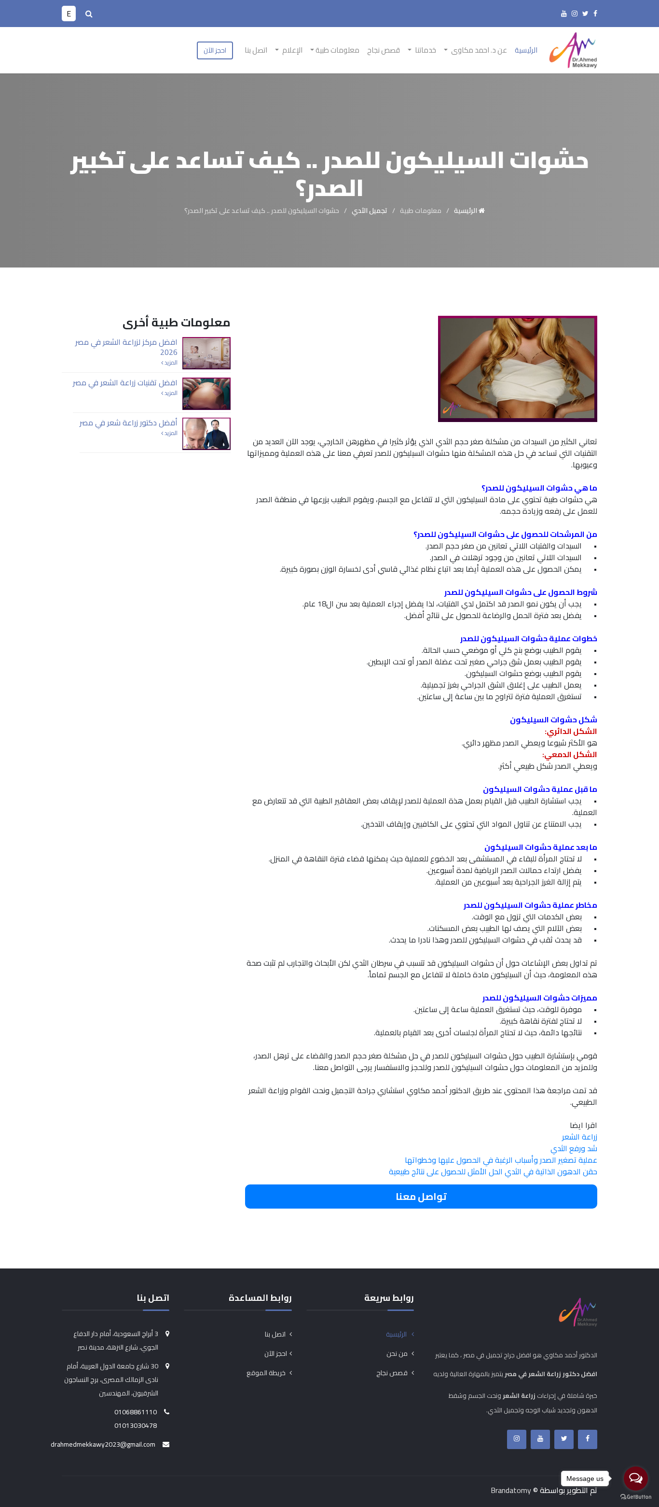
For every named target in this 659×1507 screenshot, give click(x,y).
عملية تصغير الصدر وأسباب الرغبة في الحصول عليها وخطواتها (501, 1160)
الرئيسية (526, 50)
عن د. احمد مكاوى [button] (478, 50)
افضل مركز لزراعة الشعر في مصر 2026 (126, 347)
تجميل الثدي (369, 210)
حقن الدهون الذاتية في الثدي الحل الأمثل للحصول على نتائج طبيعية (493, 1171)
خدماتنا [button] (424, 50)
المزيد (170, 362)
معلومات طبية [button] (337, 50)
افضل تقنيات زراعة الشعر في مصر (125, 382)
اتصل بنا (256, 50)
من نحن (397, 1353)
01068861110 (135, 1412)
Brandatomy (511, 1490)
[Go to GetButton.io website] (635, 1497)
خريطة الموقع (267, 1372)
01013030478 (135, 1425)
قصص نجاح (383, 50)
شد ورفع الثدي (573, 1148)
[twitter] (585, 13)
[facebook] (595, 13)
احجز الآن (215, 50)
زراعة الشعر (579, 1136)
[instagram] (574, 13)
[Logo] (573, 49)
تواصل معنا (421, 1196)
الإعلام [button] (291, 50)
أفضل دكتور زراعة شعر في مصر (129, 422)
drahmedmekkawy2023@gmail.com (103, 1444)
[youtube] (564, 13)
